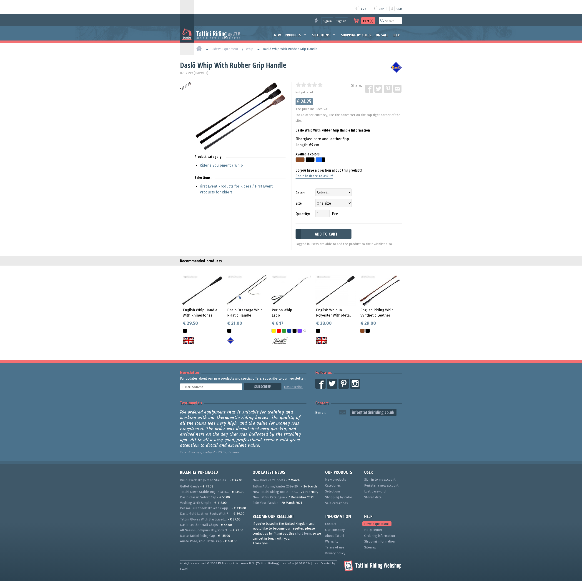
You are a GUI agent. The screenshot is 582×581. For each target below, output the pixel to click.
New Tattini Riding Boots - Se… (275, 492)
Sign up (341, 21)
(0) (368, 21)
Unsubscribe (293, 387)
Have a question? (376, 524)
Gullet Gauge (189, 486)
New (277, 35)
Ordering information (379, 536)
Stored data (372, 497)
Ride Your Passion (265, 503)
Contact (322, 403)
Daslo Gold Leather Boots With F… (205, 514)
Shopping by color (356, 35)
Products (293, 35)
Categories (333, 485)
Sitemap (370, 547)
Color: (300, 192)
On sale (382, 35)
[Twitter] (378, 89)
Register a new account (381, 485)
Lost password (375, 491)
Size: (299, 203)
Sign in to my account (380, 480)
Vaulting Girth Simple (195, 503)
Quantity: (303, 213)
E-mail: (320, 412)
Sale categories (336, 503)
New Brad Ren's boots (269, 480)
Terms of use (334, 547)
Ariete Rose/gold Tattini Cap (201, 541)
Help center (373, 530)
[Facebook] (369, 89)
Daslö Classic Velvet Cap (198, 497)
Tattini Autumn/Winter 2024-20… (276, 486)
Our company (335, 530)
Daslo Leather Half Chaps (199, 525)
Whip (249, 49)
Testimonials (191, 403)
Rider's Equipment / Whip (221, 165)
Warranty (331, 541)
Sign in (327, 21)
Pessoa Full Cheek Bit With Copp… (205, 508)
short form (303, 533)
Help (396, 35)
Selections (321, 35)
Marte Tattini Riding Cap (197, 536)
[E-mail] (397, 89)
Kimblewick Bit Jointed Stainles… (204, 480)
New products (335, 480)
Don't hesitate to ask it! (314, 175)
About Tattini (334, 536)
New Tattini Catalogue (269, 497)
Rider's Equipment (224, 49)
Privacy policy (335, 553)
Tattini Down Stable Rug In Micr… (204, 492)
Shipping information (379, 541)
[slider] (309, 84)
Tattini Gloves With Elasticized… (203, 519)
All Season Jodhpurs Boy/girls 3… (204, 530)
